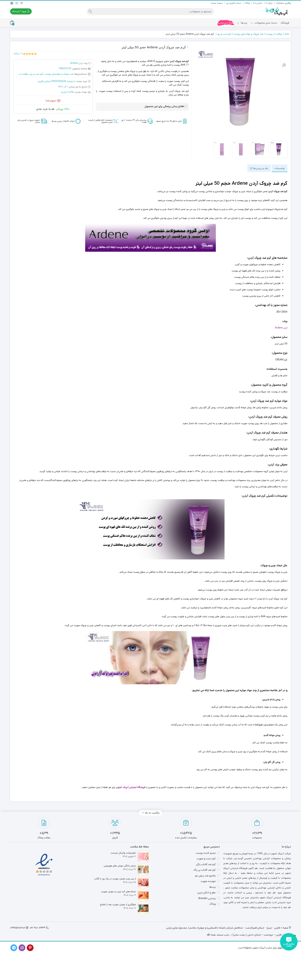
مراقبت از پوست (274, 34)
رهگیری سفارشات (283, 3)
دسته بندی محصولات (265, 23)
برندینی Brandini (207, 898)
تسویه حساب (217, 3)
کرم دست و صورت (206, 858)
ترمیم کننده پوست (206, 853)
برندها (243, 23)
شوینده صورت (208, 881)
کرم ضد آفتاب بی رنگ (204, 870)
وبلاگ (247, 3)
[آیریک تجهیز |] (277, 11)
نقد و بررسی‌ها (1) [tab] (259, 168)
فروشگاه (285, 23)
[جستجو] (90, 11)
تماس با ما (258, 3)
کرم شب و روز (224, 34)
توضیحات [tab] (279, 168)
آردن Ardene (76, 63)
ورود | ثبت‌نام (19, 11)
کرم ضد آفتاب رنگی (206, 864)
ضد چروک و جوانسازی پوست (248, 34)
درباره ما (269, 3)
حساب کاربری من (233, 3)
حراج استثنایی (226, 23)
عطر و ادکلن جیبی (206, 892)
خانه (287, 34)
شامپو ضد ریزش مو (205, 875)
